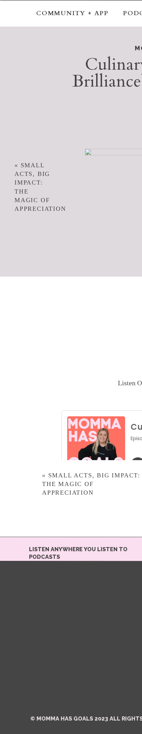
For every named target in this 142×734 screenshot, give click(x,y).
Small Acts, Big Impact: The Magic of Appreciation (91, 484)
